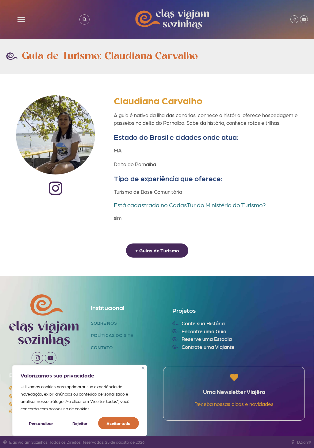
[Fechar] (143, 368)
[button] (21, 19)
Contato (102, 347)
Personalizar (41, 423)
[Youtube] (304, 19)
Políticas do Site (112, 335)
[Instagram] (294, 19)
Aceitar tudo (118, 423)
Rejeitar (79, 423)
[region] (79, 400)
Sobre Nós (104, 323)
